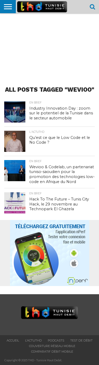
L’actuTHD (33, 340)
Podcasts (56, 340)
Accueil (13, 340)
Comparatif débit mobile (52, 351)
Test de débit (81, 340)
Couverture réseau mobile (52, 346)
